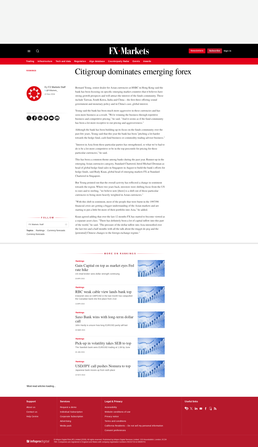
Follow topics (186, 408)
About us (30, 407)
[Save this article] (45, 118)
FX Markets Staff (56, 87)
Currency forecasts (56, 230)
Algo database (97, 61)
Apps (210, 408)
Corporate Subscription (71, 416)
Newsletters (197, 50)
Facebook (205, 408)
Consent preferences (115, 430)
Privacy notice (112, 416)
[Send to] (51, 118)
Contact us (31, 411)
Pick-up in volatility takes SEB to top (103, 343)
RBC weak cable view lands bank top (103, 291)
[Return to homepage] (129, 53)
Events (136, 61)
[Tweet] (29, 118)
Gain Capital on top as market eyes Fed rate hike (104, 267)
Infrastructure (45, 61)
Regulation (80, 61)
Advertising (65, 421)
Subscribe (214, 50)
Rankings (31, 71)
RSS (215, 408)
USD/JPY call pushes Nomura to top (103, 366)
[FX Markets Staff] (34, 93)
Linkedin (196, 408)
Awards (147, 61)
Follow (47, 217)
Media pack (66, 425)
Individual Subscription (71, 411)
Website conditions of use (117, 411)
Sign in (227, 50)
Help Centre (32, 416)
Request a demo (68, 407)
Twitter (191, 408)
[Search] (37, 51)
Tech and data (63, 61)
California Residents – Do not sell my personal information (134, 425)
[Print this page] (57, 118)
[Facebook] (34, 118)
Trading (30, 61)
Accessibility (111, 407)
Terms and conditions (115, 421)
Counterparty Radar (118, 61)
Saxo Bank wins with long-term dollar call (104, 319)
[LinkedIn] (40, 118)
